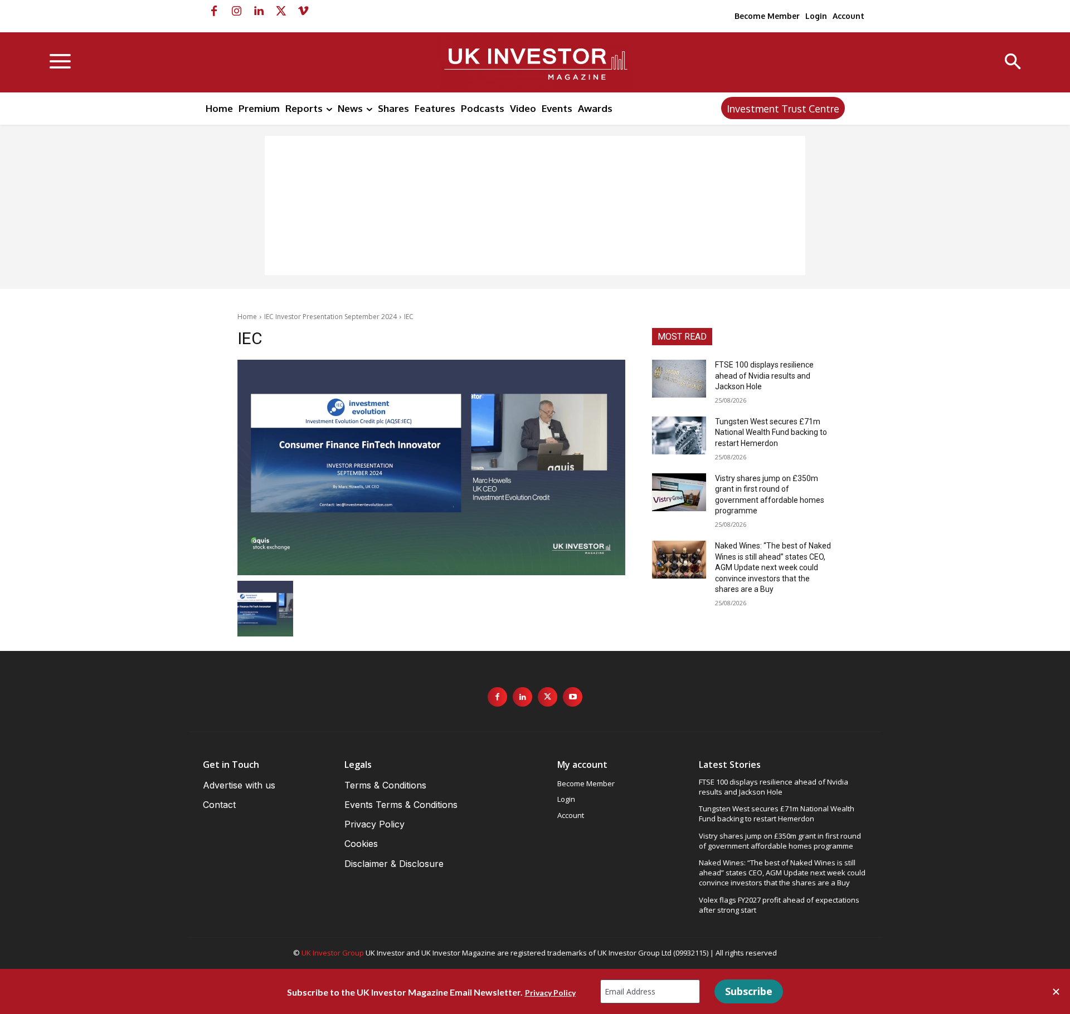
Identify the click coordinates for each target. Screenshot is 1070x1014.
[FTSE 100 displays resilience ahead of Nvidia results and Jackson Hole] (679, 379)
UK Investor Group (332, 953)
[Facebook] (214, 11)
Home (247, 316)
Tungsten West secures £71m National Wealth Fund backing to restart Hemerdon (771, 432)
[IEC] (431, 467)
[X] (281, 11)
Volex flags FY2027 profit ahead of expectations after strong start (779, 905)
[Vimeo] (303, 11)
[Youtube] (572, 697)
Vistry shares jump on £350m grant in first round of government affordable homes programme (780, 841)
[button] (1012, 62)
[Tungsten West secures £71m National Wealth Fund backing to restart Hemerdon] (679, 435)
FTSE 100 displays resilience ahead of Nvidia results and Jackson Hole (764, 375)
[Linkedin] (258, 11)
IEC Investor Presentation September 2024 (330, 316)
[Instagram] (236, 11)
